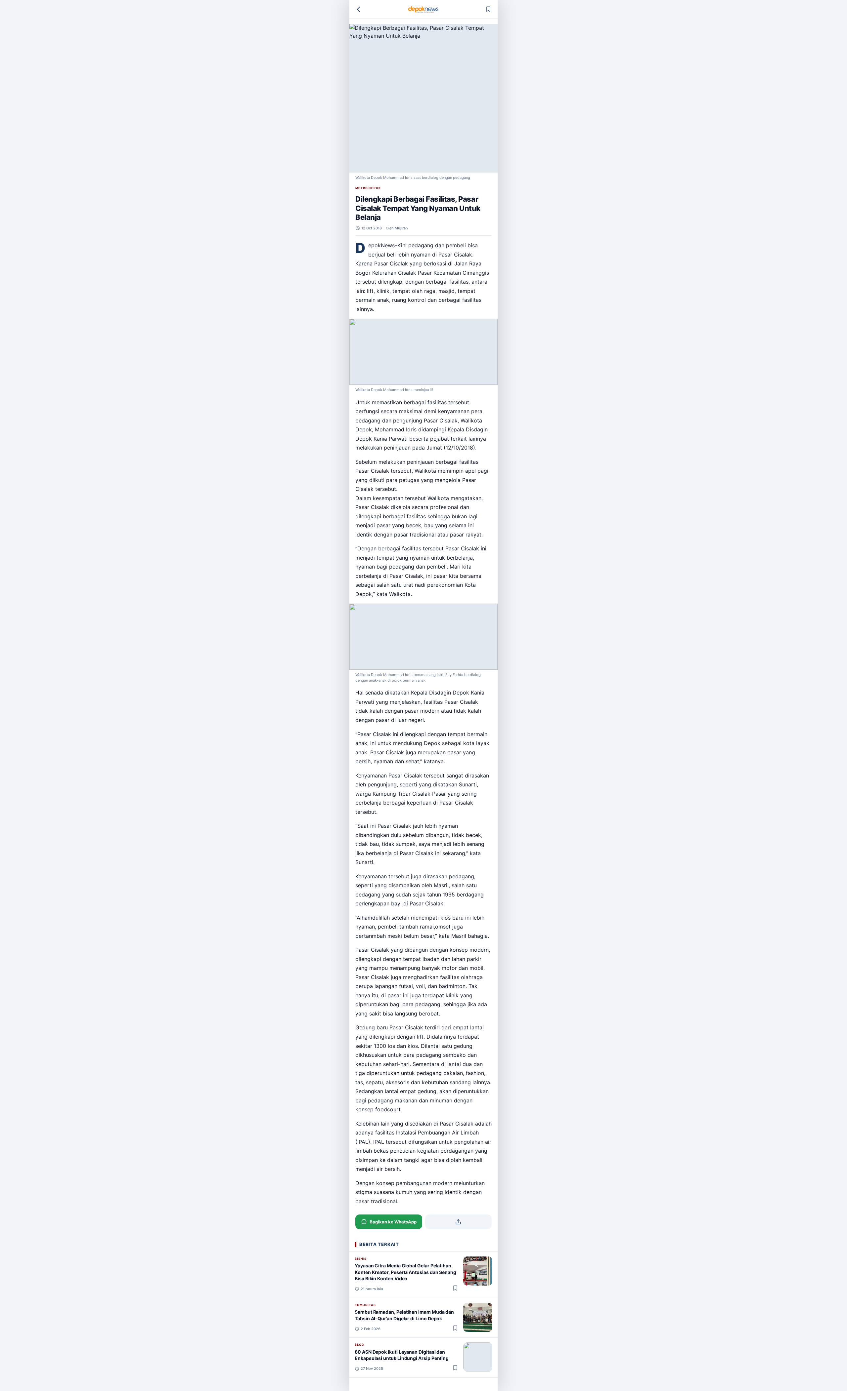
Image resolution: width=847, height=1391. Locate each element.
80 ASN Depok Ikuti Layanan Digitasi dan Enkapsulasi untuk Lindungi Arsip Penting (402, 1355)
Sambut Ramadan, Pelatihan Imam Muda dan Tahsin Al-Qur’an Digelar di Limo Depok (404, 1315)
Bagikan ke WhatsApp (393, 1221)
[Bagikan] (458, 1221)
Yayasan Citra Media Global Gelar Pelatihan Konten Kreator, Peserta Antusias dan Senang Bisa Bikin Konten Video (405, 1272)
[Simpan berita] (488, 9)
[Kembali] (358, 9)
